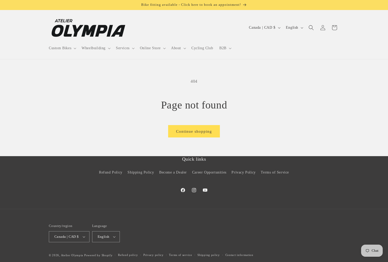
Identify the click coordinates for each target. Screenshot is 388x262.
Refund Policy (110, 172)
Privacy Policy (243, 172)
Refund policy (128, 254)
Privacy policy (153, 254)
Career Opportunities (209, 172)
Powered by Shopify (98, 255)
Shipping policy (208, 254)
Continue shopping (194, 131)
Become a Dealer (173, 172)
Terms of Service (275, 172)
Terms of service (180, 254)
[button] (62, 48)
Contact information (239, 254)
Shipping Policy (140, 172)
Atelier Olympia (72, 255)
